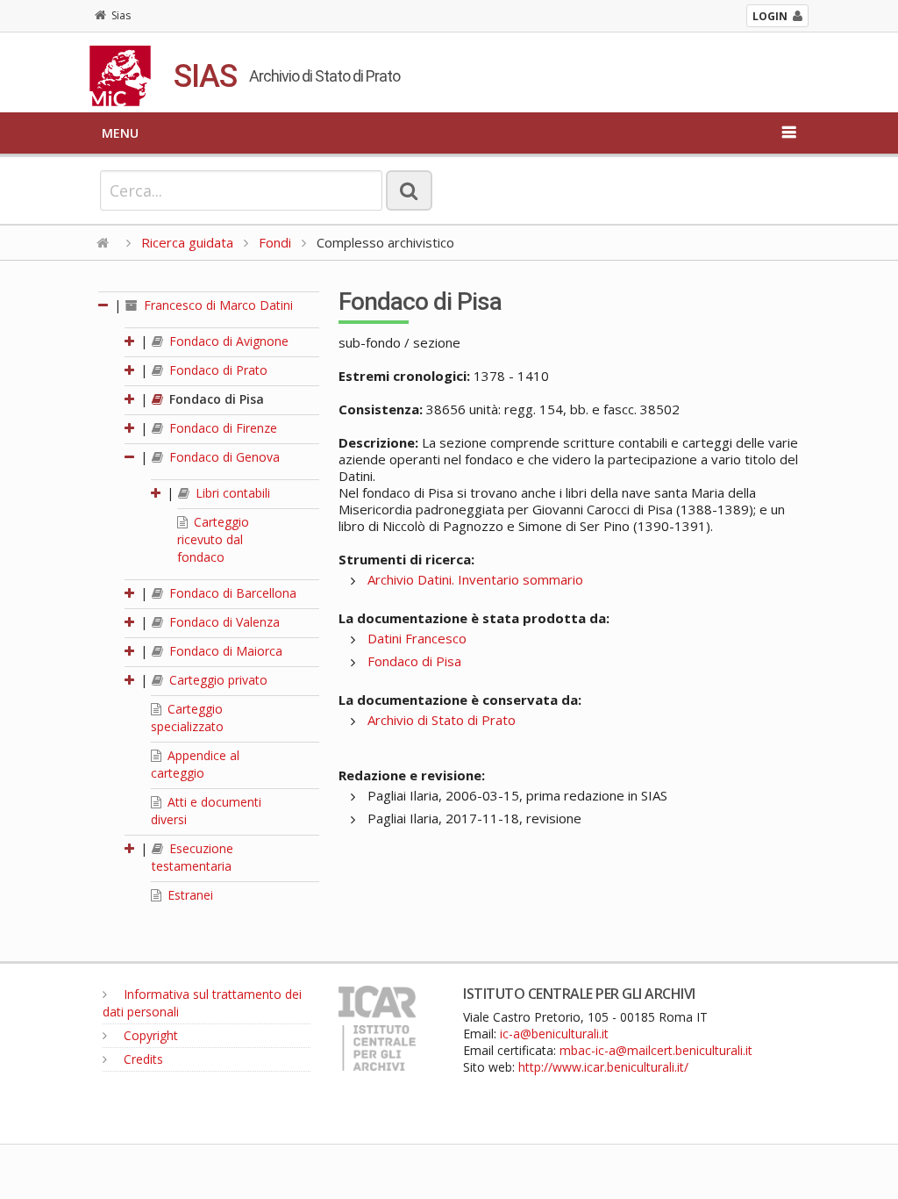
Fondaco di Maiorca (224, 651)
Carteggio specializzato (187, 717)
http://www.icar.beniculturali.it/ (603, 1067)
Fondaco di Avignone (227, 341)
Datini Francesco (417, 638)
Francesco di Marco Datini (216, 305)
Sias (121, 15)
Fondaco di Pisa (215, 399)
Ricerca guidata (187, 242)
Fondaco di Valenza (223, 622)
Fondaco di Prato (216, 370)
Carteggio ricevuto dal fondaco (213, 539)
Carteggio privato (216, 679)
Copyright (149, 1035)
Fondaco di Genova (223, 457)
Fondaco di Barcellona (231, 593)
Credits (141, 1059)
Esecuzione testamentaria (192, 857)
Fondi (275, 242)
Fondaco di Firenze (221, 428)
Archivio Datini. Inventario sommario (475, 579)
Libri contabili (231, 493)
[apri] (131, 341)
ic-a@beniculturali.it (554, 1033)
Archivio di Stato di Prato (441, 720)
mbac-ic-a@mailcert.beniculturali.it (655, 1050)
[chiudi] (131, 457)
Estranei (188, 895)
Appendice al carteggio (195, 764)
